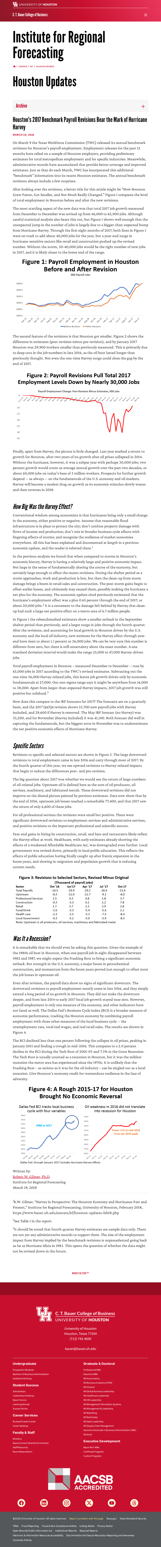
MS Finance (89, 1387)
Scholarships (19, 1391)
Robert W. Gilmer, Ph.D (31, 1176)
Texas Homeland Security (133, 1518)
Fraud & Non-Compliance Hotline (59, 1526)
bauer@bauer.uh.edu (80, 1348)
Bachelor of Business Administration (31, 1374)
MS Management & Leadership (98, 1408)
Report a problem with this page (86, 1518)
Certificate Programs (93, 1451)
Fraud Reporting (30, 1526)
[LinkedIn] (44, 1503)
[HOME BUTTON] (14, 66)
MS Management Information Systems (102, 1404)
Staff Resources (20, 1447)
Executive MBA (90, 1374)
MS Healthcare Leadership (96, 1395)
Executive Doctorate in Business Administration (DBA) (109, 1430)
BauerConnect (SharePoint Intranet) (31, 1443)
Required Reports (89, 1531)
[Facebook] (21, 1503)
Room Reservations (22, 1451)
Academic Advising (22, 1378)
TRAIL (16, 1526)
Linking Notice (87, 1526)
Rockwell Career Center (24, 1421)
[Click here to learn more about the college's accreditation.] (80, 1479)
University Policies (22, 1540)
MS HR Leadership (92, 1400)
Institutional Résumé (66, 1531)
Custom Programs (92, 1456)
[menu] (145, 15)
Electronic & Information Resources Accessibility (38, 1535)
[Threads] (134, 1503)
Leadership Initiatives (23, 1395)
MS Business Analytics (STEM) (97, 1383)
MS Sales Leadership (93, 1421)
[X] (89, 1503)
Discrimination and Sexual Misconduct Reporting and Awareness (100, 1535)
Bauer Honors (20, 1400)
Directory (17, 1439)
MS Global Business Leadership (98, 1391)
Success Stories (20, 1408)
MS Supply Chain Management (98, 1426)
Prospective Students (23, 1370)
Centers (23, 66)
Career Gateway (20, 1426)
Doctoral (87, 1434)
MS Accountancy (91, 1378)
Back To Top (79, 1273)
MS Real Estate (90, 1417)
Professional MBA (92, 1370)
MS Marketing (90, 1413)
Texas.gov (111, 1518)
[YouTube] (112, 1503)
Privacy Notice (105, 1526)
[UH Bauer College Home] (30, 15)
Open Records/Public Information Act (32, 1531)
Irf (31, 66)
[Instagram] (66, 1503)
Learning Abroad (21, 1404)
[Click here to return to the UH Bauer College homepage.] (75, 1314)
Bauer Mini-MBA (91, 1447)
